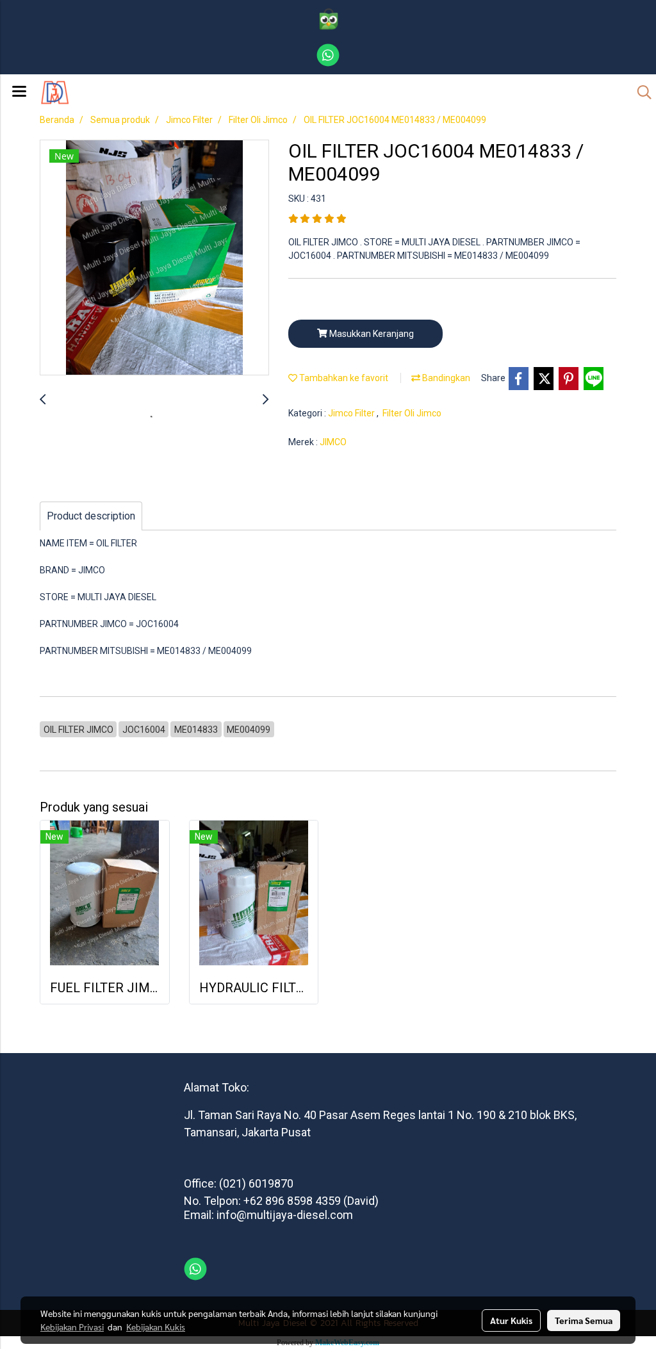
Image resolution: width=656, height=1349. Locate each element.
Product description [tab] (91, 516)
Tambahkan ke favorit (342, 378)
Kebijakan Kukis (155, 1326)
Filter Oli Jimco (411, 413)
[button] (640, 92)
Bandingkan (445, 378)
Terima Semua (583, 1320)
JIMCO (333, 442)
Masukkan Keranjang (370, 334)
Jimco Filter (352, 413)
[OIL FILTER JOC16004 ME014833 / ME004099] (154, 258)
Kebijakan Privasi (72, 1326)
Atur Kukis (511, 1320)
